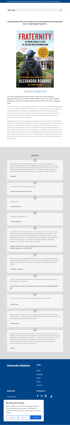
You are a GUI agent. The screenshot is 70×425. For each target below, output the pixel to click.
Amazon (26, 91)
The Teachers (11, 397)
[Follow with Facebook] (38, 396)
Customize (12, 417)
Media (39, 378)
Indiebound (37, 91)
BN (31, 91)
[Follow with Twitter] (42, 396)
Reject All (24, 417)
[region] (24, 410)
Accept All (36, 417)
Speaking (40, 374)
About (39, 382)
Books (39, 371)
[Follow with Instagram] (46, 396)
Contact (39, 385)
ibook (44, 91)
